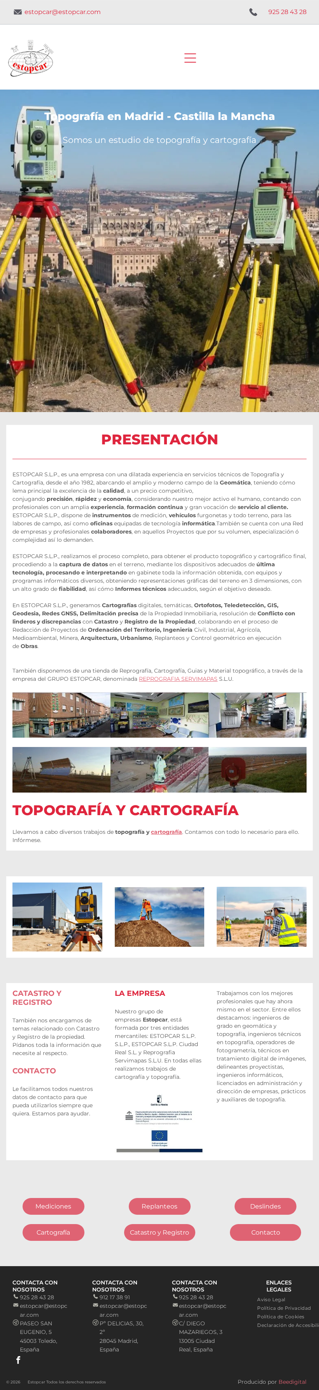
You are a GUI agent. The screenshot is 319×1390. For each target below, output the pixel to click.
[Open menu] (190, 58)
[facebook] (18, 1361)
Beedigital (293, 1381)
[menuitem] (271, 1299)
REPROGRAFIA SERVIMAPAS (178, 678)
